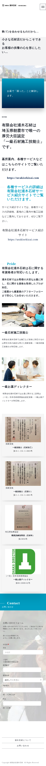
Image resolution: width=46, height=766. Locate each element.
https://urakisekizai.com (23, 177)
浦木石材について (23, 740)
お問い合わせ (23, 746)
